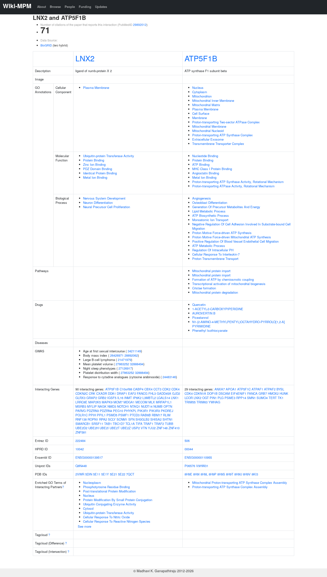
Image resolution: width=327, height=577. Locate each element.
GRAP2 (91, 397)
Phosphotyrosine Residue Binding (106, 487)
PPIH (92, 415)
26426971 (117, 355)
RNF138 (81, 419)
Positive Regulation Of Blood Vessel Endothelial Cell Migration (235, 241)
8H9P (212, 474)
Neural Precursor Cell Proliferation (106, 207)
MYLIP (92, 406)
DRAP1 (122, 393)
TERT (273, 397)
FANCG (142, 393)
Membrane (199, 117)
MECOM (141, 402)
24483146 (169, 377)
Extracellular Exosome (208, 139)
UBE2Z (126, 428)
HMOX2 (273, 393)
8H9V (247, 474)
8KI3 (255, 474)
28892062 (131, 355)
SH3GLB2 (142, 419)
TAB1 (108, 423)
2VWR (79, 474)
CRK (92, 393)
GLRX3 (80, 397)
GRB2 (102, 397)
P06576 (190, 465)
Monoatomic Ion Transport (210, 219)
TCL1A (130, 423)
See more (84, 526)
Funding (85, 6)
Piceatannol (200, 317)
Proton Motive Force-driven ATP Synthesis (222, 232)
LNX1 (175, 397)
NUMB (158, 406)
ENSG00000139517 (89, 457)
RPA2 (103, 419)
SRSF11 (97, 423)
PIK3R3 (154, 410)
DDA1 (112, 393)
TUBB (169, 423)
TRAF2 (159, 423)
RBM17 (157, 415)
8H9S (221, 474)
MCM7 (118, 402)
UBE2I (104, 428)
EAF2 (132, 393)
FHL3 (152, 393)
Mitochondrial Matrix (206, 105)
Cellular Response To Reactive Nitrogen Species (116, 521)
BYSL (280, 389)
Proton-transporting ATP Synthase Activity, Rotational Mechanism (238, 181)
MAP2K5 (94, 402)
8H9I (196, 474)
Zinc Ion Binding (94, 164)
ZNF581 (80, 432)
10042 (79, 449)
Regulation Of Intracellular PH (212, 250)
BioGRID (46, 45)
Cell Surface (200, 113)
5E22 (121, 474)
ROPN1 (93, 419)
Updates (101, 6)
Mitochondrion (202, 96)
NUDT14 (146, 406)
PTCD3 (135, 415)
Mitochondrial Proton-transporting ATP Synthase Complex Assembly (239, 482)
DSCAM (224, 393)
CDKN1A (200, 393)
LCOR (189, 397)
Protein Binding (93, 160)
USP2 (136, 428)
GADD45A (164, 393)
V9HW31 (202, 465)
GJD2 (176, 393)
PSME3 (230, 397)
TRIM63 (202, 402)
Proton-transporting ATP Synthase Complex (222, 135)
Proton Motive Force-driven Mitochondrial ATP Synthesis (231, 237)
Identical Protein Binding (100, 173)
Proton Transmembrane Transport (215, 258)
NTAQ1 (135, 406)
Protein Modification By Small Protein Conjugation (117, 499)
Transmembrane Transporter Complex (218, 143)
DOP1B (212, 393)
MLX (151, 402)
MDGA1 (129, 402)
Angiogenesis (201, 198)
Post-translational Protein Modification (109, 491)
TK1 (280, 397)
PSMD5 (112, 415)
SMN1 (251, 397)
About (41, 6)
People (70, 6)
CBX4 (148, 389)
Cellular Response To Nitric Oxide (106, 517)
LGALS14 (163, 397)
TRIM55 (190, 402)
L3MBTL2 (149, 397)
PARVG (80, 410)
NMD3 (111, 406)
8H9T (229, 474)
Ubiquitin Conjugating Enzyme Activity (109, 504)
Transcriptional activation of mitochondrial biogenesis (228, 283)
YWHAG (214, 402)
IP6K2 (137, 397)
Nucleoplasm (92, 482)
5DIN (88, 474)
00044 (189, 449)
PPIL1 (101, 415)
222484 (80, 440)
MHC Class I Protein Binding (212, 168)
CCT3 (157, 389)
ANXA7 (219, 389)
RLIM (166, 415)
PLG (221, 397)
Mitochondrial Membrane (209, 126)
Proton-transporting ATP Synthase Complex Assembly (230, 487)
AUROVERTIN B (203, 313)
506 (187, 440)
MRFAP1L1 (164, 402)
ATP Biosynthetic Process (210, 215)
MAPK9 (107, 402)
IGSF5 (111, 397)
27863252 (122, 364)
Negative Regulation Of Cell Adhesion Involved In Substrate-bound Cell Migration (241, 226)
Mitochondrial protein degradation (215, 292)
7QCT (130, 474)
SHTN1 (168, 419)
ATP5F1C (244, 389)
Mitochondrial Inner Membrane (213, 100)
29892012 (140, 25)
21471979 (124, 359)
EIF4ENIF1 (238, 393)
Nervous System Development (104, 198)
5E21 (113, 474)
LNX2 (85, 57)
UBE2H (93, 428)
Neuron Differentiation (98, 202)
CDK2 (166, 389)
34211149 (134, 351)
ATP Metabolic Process (208, 245)
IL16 (120, 397)
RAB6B (146, 415)
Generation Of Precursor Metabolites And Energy (226, 207)
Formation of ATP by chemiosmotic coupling (223, 279)
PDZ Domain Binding (97, 168)
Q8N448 (81, 465)
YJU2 (152, 428)
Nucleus (197, 87)
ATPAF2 (270, 389)
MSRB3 (80, 406)
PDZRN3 (93, 410)
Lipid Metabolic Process (209, 211)
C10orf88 (126, 389)
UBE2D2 (81, 428)
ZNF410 (174, 428)
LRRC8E (81, 402)
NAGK (102, 406)
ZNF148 (162, 428)
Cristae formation (204, 288)
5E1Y (105, 474)
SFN (131, 419)
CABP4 (138, 389)
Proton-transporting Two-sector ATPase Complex (226, 122)
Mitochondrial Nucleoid (208, 130)
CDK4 (175, 389)
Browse (55, 6)
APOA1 (231, 389)
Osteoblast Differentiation (209, 202)
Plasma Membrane (96, 87)
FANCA (252, 393)
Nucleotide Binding (205, 156)
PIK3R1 (142, 410)
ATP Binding (200, 164)
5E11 (96, 474)
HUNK (284, 393)
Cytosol (88, 508)
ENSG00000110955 (198, 457)
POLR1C (81, 415)
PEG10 (118, 410)
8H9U (238, 474)
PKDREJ (167, 410)
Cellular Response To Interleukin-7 (216, 254)
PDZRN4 (106, 410)
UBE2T (115, 428)
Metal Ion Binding (95, 177)
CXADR (101, 393)
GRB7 (263, 393)
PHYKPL (130, 410)
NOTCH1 (123, 406)
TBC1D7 (118, 423)
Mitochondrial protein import (211, 271)
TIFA (139, 423)
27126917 (125, 368)
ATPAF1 (257, 389)
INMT (128, 397)
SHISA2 (156, 419)
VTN (144, 428)
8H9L (204, 474)
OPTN (168, 406)
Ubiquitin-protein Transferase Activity (108, 156)
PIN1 (213, 397)
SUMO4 (262, 397)
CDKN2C (81, 393)
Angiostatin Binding (205, 173)
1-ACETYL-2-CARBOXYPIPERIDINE (217, 309)
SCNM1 (122, 419)
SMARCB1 (82, 423)
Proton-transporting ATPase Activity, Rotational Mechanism (233, 186)
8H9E (188, 474)
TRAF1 (148, 423)
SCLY (112, 419)
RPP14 (241, 397)
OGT (205, 397)
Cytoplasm (199, 92)
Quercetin (199, 304)
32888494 (136, 364)
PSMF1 (123, 415)
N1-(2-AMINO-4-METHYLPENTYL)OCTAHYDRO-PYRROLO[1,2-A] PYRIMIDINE (238, 324)
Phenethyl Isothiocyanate (209, 330)
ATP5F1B (201, 57)
